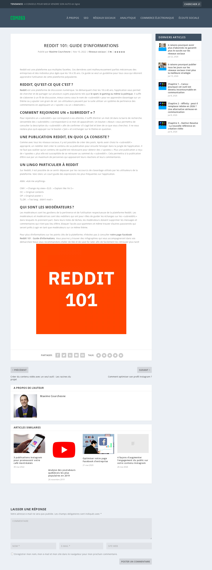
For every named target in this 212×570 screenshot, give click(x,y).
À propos (73, 18)
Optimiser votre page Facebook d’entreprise (95, 460)
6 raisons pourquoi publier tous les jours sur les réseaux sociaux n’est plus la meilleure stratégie (182, 68)
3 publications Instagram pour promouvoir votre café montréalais (28, 460)
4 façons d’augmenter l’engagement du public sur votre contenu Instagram (132, 460)
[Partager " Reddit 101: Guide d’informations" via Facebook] (58, 355)
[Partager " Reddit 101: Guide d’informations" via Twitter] (64, 355)
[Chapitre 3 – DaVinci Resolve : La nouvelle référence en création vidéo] (162, 125)
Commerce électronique (157, 18)
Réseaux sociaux (104, 18)
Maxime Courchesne (59, 51)
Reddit (23, 90)
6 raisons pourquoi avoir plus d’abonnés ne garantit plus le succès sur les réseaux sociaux (182, 49)
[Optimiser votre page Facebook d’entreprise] (98, 444)
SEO (86, 18)
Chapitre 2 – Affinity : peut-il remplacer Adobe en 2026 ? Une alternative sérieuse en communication (183, 107)
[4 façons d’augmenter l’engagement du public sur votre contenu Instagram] (133, 443)
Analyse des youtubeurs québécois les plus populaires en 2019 (62, 473)
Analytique (128, 18)
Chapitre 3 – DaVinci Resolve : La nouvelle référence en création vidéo (183, 126)
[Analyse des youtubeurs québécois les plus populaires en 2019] (64, 450)
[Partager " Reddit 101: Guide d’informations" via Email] (76, 355)
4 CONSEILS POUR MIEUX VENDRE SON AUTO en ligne (52, 3)
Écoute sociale (189, 18)
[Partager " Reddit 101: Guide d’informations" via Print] (82, 355)
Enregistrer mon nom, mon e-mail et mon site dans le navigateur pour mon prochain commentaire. (65, 554)
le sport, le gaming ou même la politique (112, 93)
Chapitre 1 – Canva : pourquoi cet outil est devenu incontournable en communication (182, 88)
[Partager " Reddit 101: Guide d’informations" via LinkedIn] (70, 355)
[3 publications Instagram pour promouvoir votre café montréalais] (29, 443)
